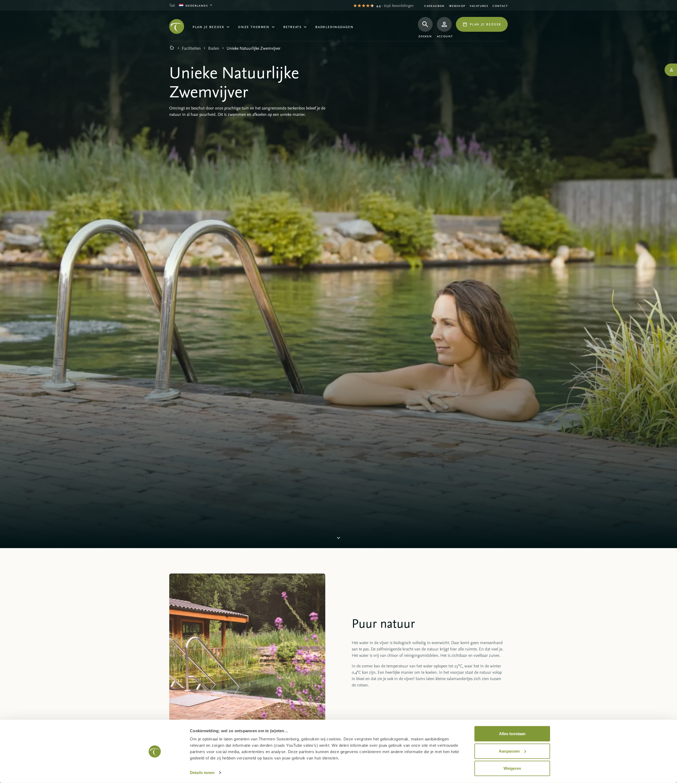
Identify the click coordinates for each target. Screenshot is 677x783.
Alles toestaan (512, 733)
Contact (500, 5)
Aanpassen (509, 751)
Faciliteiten (191, 48)
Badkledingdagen (334, 26)
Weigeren (512, 768)
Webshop (457, 5)
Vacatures (479, 5)
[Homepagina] (172, 48)
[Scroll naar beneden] (338, 538)
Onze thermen (253, 26)
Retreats (292, 26)
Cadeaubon (434, 5)
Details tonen (202, 772)
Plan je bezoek (208, 26)
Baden (213, 48)
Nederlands (196, 5)
